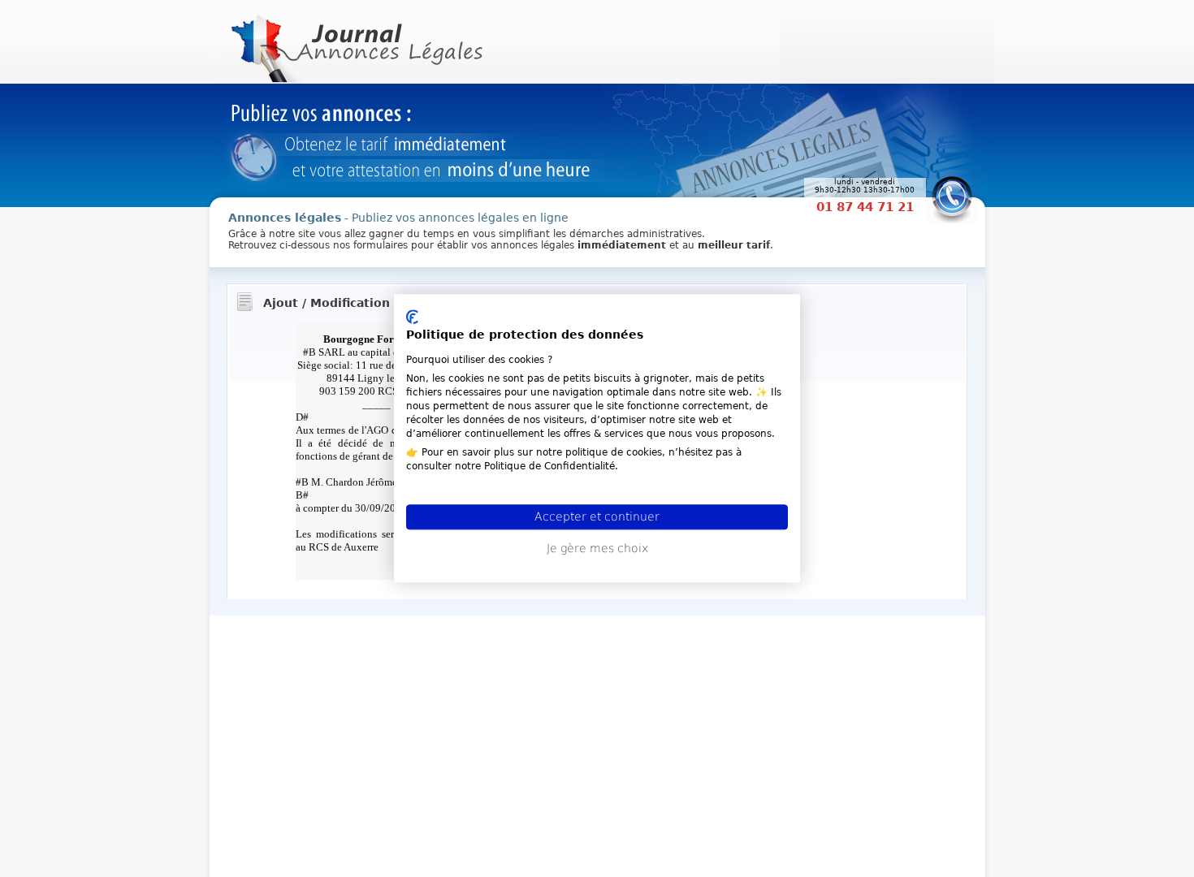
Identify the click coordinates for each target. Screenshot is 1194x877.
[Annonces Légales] (355, 40)
